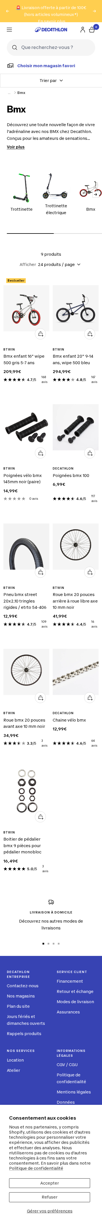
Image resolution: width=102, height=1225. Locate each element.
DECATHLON (63, 468)
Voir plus (16, 146)
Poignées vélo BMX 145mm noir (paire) (22, 478)
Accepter (49, 1183)
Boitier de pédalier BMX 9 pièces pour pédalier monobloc (22, 845)
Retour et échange (75, 991)
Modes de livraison (75, 1001)
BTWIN (9, 349)
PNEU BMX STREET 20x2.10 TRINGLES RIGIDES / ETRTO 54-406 (24, 601)
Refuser (50, 1197)
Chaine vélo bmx (69, 720)
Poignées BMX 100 (71, 475)
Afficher (28, 264)
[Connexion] (82, 29)
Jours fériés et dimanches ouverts (26, 1020)
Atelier (13, 1070)
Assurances (68, 1011)
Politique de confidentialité (36, 1168)
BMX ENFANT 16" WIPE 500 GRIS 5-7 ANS (23, 359)
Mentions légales (74, 1091)
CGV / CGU (67, 1064)
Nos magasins (21, 995)
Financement (70, 981)
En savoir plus (51, 21)
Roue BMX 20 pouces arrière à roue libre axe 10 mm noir (75, 601)
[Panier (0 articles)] (91, 29)
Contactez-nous (23, 985)
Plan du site (18, 1006)
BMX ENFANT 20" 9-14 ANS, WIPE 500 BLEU (73, 359)
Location (15, 1060)
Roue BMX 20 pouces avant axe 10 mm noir (24, 723)
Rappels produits (24, 1033)
